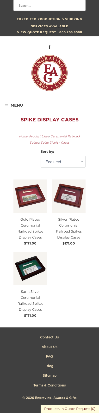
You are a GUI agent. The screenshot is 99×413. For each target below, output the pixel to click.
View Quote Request (36, 32)
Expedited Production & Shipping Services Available (49, 20)
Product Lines (39, 136)
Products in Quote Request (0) (69, 409)
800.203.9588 (70, 32)
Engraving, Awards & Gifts (56, 398)
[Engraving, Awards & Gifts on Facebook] (49, 47)
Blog (49, 366)
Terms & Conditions (49, 385)
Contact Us (49, 337)
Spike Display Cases (50, 120)
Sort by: (47, 151)
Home (23, 136)
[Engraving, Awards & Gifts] (49, 75)
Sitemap (49, 375)
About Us (49, 347)
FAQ (49, 356)
